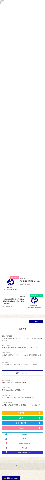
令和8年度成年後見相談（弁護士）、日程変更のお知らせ (19, 364)
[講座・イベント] (10, 284)
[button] (22, 413)
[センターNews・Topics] (34, 302)
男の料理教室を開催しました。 (30, 281)
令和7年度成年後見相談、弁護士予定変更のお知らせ (18, 397)
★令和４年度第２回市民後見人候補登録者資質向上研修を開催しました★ (13, 301)
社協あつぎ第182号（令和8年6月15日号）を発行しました (19, 347)
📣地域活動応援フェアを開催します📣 (14, 382)
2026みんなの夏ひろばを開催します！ (13, 390)
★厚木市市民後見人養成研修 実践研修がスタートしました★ (21, 405)
